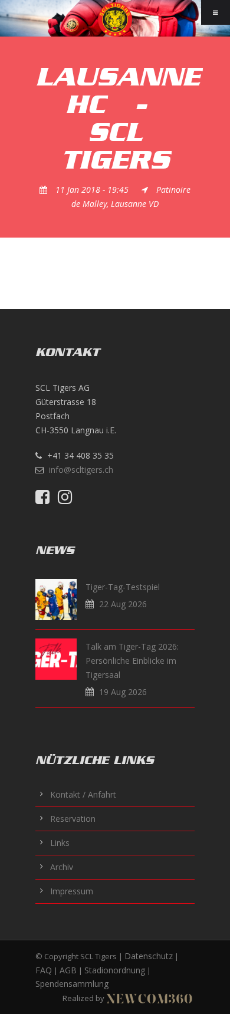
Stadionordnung (114, 970)
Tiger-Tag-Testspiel (123, 586)
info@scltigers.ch (81, 469)
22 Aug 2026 (123, 604)
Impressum (71, 891)
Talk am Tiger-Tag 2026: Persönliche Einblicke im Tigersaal (132, 660)
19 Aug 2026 (123, 691)
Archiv (61, 867)
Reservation (73, 818)
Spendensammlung (72, 983)
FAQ (43, 970)
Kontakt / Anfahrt (83, 794)
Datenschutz (148, 956)
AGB (68, 970)
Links (60, 842)
